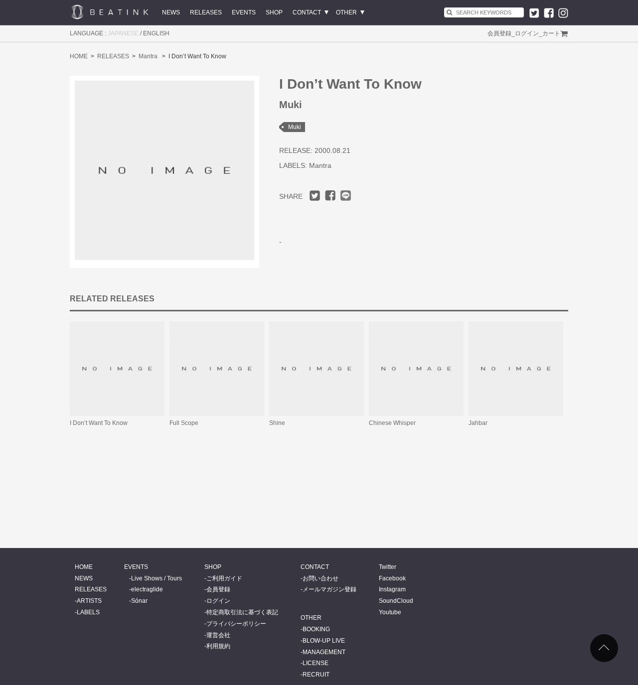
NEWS (171, 12)
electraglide (147, 589)
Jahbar (478, 422)
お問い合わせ (320, 578)
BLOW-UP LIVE (324, 640)
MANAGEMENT (324, 652)
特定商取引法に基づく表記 (242, 612)
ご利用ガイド (224, 578)
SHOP (274, 12)
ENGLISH (156, 33)
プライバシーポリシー (236, 623)
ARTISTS (89, 600)
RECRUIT (316, 674)
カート (551, 33)
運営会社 (218, 635)
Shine (277, 422)
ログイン (527, 33)
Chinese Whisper (392, 422)
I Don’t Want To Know (99, 422)
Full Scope (183, 422)
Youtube (390, 612)
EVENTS (244, 12)
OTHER (346, 12)
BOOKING (316, 629)
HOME (79, 56)
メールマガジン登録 (329, 589)
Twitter (387, 566)
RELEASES (206, 12)
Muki (294, 127)
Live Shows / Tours (156, 578)
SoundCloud (396, 600)
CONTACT (307, 12)
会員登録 (499, 33)
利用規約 (218, 646)
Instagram (392, 589)
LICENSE (315, 663)
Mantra (148, 56)
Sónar (139, 600)
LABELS (88, 612)
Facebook (392, 578)
